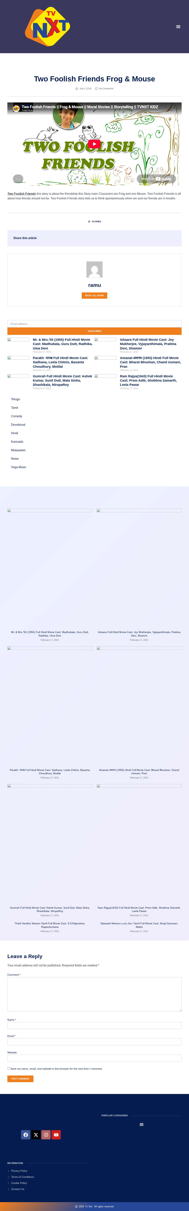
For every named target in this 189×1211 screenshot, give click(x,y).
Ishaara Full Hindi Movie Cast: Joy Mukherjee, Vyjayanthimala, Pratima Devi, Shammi (148, 344)
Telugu (15, 399)
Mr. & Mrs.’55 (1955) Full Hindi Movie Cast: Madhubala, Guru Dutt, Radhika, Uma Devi (62, 344)
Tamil (14, 407)
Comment (13, 974)
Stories (96, 221)
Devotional (18, 424)
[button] (178, 26)
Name (11, 1019)
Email (11, 1036)
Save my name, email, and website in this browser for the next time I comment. (57, 1068)
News (15, 458)
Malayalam (18, 450)
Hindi (14, 433)
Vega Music (18, 467)
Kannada (17, 441)
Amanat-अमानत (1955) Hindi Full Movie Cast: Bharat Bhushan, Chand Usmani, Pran (150, 362)
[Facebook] (25, 1134)
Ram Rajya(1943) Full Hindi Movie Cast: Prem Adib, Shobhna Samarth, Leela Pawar (148, 380)
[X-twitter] (35, 1134)
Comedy (16, 416)
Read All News (94, 295)
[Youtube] (56, 1134)
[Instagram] (46, 1134)
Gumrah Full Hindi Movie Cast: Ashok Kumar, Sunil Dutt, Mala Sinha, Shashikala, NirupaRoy (62, 380)
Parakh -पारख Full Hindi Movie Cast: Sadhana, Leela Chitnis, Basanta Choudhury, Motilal (60, 362)
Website (12, 1052)
